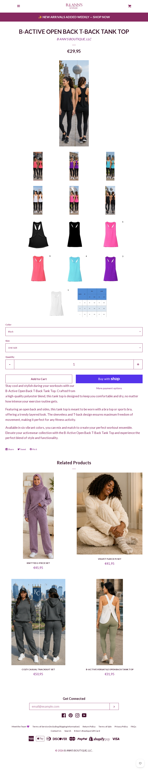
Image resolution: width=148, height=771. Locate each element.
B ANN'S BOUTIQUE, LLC (74, 39)
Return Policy (89, 726)
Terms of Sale (105, 726)
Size (7, 340)
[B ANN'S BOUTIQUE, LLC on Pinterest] (70, 716)
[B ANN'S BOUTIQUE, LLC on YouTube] (84, 716)
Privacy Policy (121, 726)
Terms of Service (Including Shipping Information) (56, 726)
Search (67, 730)
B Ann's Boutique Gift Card (87, 730)
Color (8, 324)
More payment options (109, 388)
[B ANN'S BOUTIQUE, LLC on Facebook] (64, 716)
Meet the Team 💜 (20, 726)
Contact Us (56, 730)
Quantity (9, 357)
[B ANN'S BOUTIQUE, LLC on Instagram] (77, 716)
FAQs (133, 726)
